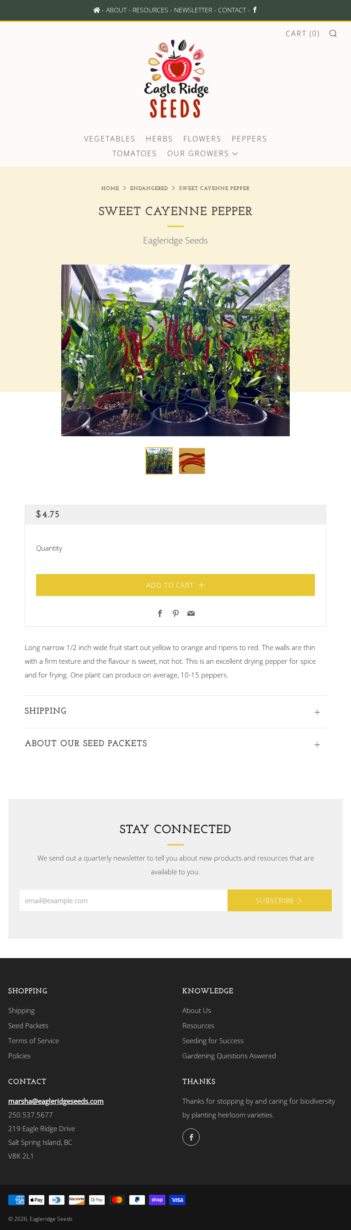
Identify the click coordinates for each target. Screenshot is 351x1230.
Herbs (159, 139)
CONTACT (232, 10)
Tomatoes (134, 153)
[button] (159, 461)
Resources (198, 1025)
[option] (175, 350)
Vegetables (110, 139)
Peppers (249, 139)
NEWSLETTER (193, 10)
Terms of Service (33, 1040)
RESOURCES (150, 10)
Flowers (202, 139)
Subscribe (275, 900)
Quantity (49, 548)
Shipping (21, 1010)
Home (110, 188)
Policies (19, 1055)
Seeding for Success (213, 1040)
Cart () (303, 33)
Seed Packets (28, 1025)
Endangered (149, 188)
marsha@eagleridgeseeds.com (56, 1100)
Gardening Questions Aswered (229, 1055)
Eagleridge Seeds (175, 240)
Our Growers (198, 153)
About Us (196, 1010)
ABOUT (116, 10)
